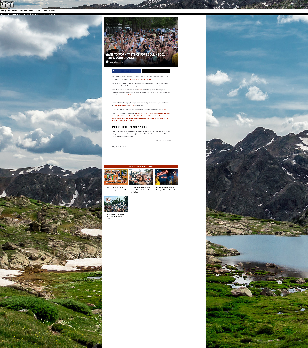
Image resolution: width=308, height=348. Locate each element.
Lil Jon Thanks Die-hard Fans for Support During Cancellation (185, 183)
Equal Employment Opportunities (136, 225)
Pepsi (176, 129)
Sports (31, 10)
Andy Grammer (179, 116)
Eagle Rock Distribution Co (156, 127)
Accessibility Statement (134, 237)
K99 (20, 14)
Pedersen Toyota (170, 129)
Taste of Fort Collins (123, 138)
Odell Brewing (161, 129)
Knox (173, 116)
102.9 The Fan (52, 14)
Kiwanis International (124, 129)
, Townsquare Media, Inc (130, 247)
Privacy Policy (131, 236)
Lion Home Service (135, 129)
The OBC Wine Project (129, 132)
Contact (130, 243)
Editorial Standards (133, 229)
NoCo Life (14, 10)
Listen (45, 10)
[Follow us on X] (306, 11)
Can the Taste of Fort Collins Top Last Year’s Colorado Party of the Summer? (151, 183)
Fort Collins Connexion (170, 127)
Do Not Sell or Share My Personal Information (139, 241)
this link (140, 106)
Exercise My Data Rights (134, 239)
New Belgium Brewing (147, 129)
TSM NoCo (111, 77)
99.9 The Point (35, 14)
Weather (38, 10)
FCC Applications (132, 230)
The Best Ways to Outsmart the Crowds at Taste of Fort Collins (119, 213)
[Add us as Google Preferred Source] (298, 11)
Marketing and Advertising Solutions (137, 227)
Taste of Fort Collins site (159, 108)
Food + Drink (23, 10)
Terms (130, 232)
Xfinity (139, 132)
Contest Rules (132, 234)
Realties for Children (184, 129)
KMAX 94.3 (43, 14)
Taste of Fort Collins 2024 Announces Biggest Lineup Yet (118, 183)
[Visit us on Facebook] (161, 225)
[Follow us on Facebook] (302, 11)
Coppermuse (139, 127)
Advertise (52, 10)
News (8, 10)
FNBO (164, 123)
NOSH (155, 129)
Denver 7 (146, 127)
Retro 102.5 (26, 14)
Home (2, 10)
